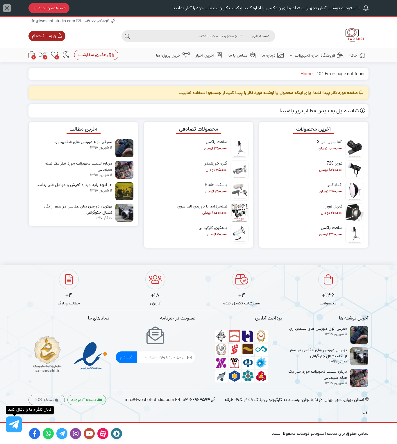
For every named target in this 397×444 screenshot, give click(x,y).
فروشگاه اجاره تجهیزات (314, 55)
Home (306, 74)
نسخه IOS (45, 400)
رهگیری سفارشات (93, 55)
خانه (353, 55)
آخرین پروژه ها (168, 55)
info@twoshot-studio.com (52, 22)
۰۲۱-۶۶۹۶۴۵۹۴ (98, 22)
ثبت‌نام (126, 357)
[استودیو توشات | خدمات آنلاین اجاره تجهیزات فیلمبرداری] (353, 36)
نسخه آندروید (84, 400)
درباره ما (269, 55)
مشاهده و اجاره (52, 8)
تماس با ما (237, 55)
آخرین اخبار (205, 55)
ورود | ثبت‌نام (44, 36)
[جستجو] (127, 36)
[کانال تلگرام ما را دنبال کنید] (14, 424)
